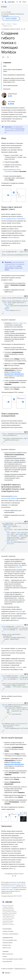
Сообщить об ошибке (7, 931)
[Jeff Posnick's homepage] (13, 104)
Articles (4, 7)
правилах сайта (6, 889)
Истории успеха (6, 945)
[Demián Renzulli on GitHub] (11, 96)
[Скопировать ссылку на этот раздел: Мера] (7, 138)
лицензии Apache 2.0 (6, 887)
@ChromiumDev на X (7, 954)
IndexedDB (19, 567)
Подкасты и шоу (6, 947)
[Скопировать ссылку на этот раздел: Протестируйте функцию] (24, 738)
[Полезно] (22, 29)
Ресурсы (15, 24)
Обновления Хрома (7, 942)
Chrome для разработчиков (9, 940)
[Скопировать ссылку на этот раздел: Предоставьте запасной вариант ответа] (16, 209)
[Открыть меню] (2, 2)
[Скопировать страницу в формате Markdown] (8, 57)
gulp (17, 237)
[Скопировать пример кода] (27, 250)
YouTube (4, 956)
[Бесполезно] (24, 29)
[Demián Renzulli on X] (9, 96)
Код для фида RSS (7, 961)
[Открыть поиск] (17, 2)
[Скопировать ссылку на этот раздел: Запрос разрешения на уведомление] (16, 416)
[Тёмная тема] (25, 250)
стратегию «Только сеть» (19, 323)
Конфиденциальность (20, 968)
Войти (24, 2)
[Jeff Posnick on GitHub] (11, 104)
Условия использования (7, 968)
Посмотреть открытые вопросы (10, 934)
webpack (10, 237)
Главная (3, 24)
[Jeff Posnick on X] (9, 104)
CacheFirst (19, 667)
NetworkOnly (18, 611)
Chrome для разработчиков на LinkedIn (12, 959)
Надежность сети (7, 26)
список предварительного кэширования (13, 219)
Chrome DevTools (20, 128)
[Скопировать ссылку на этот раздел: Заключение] (13, 826)
